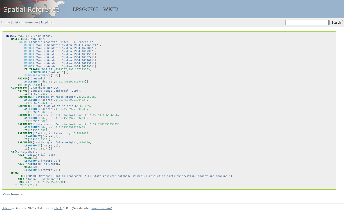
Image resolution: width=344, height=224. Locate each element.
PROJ (58, 208)
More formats (12, 194)
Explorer (47, 22)
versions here (101, 208)
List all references (25, 22)
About (6, 208)
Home (5, 22)
